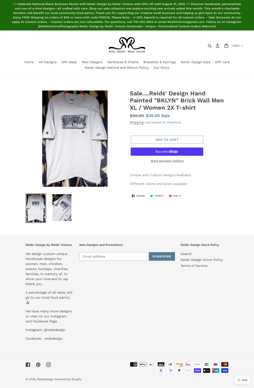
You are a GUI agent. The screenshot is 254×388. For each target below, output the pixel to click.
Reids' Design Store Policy (202, 260)
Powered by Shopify (68, 379)
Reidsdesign (45, 379)
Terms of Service (194, 266)
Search (186, 254)
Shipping (137, 122)
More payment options (167, 161)
